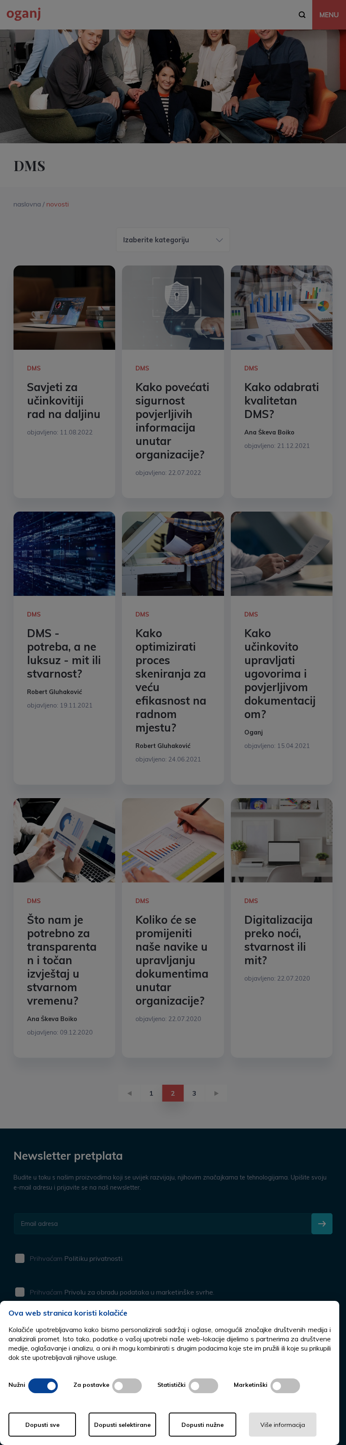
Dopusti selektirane (122, 1425)
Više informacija (282, 1425)
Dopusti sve (42, 1425)
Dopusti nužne (202, 1425)
